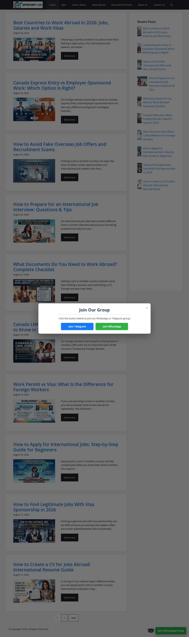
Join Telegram (77, 326)
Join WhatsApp (112, 326)
